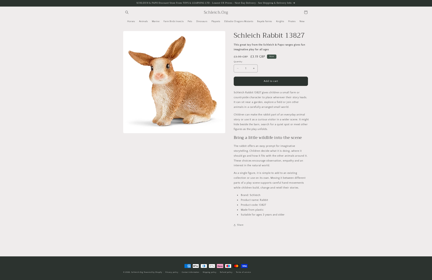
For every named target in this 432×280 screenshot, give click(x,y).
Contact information (190, 272)
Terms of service (243, 272)
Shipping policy (210, 272)
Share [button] (240, 225)
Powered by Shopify (153, 272)
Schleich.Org (137, 272)
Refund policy (226, 272)
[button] (127, 12)
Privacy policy (171, 272)
